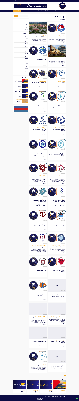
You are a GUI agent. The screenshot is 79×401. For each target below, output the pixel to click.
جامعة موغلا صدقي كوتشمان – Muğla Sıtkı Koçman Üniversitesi (38, 238)
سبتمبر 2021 (26, 61)
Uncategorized (44, 35)
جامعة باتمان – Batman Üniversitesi (57, 215)
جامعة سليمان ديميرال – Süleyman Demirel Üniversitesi (38, 309)
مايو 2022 (26, 48)
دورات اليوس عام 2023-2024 (24, 29)
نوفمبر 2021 (26, 58)
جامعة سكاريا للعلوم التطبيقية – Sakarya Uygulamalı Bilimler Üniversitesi (38, 96)
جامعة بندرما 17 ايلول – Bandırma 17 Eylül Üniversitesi (57, 333)
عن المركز (41, 10)
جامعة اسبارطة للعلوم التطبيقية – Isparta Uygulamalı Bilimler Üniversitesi (57, 192)
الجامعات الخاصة (38, 127)
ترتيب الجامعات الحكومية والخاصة (38, 28)
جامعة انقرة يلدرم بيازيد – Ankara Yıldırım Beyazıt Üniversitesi (57, 96)
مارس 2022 (26, 51)
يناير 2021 (26, 73)
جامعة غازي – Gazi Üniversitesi (57, 238)
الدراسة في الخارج (47, 10)
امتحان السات (26, 24)
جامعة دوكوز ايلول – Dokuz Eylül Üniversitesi (38, 356)
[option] (21, 81)
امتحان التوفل (26, 27)
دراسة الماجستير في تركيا (25, 22)
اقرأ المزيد (63, 65)
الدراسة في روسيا (32, 390)
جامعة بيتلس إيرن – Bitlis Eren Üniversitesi (57, 144)
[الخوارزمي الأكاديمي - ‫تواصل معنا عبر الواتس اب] (77, 398)
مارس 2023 (26, 41)
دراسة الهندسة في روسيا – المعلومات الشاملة (25, 91)
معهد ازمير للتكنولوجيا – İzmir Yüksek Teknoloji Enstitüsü (38, 168)
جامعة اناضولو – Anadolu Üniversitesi (38, 215)
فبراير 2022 (26, 53)
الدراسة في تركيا (54, 10)
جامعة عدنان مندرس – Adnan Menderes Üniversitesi (57, 120)
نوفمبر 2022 (26, 46)
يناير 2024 (26, 36)
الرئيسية (64, 10)
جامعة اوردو (57, 51)
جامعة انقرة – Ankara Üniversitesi (57, 309)
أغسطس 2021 (26, 63)
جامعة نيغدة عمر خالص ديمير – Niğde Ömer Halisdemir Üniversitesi (38, 192)
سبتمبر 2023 (26, 38)
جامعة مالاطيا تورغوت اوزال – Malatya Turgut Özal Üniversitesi (57, 285)
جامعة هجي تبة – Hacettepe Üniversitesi (38, 333)
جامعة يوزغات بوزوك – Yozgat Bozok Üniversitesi (57, 262)
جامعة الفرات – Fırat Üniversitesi (38, 262)
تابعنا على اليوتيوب (16, 10)
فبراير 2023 (26, 43)
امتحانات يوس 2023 (52, 245)
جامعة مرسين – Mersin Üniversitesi (38, 285)
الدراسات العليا (63, 390)
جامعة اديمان (57, 74)
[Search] (21, 10)
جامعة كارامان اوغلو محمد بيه (38, 51)
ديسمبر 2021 (26, 56)
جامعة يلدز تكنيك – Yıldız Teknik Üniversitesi (38, 74)
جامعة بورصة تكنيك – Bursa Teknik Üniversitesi (57, 356)
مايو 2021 (26, 66)
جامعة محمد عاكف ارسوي (57, 28)
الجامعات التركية (63, 35)
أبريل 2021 (26, 68)
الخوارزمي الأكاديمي (38, 398)
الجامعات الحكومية (59, 35)
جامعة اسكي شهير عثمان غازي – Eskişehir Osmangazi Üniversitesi (38, 144)
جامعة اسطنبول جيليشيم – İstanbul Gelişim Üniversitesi (38, 120)
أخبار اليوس (64, 127)
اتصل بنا (38, 10)
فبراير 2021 (26, 71)
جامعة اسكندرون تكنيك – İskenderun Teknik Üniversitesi (57, 168)
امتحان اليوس (59, 10)
